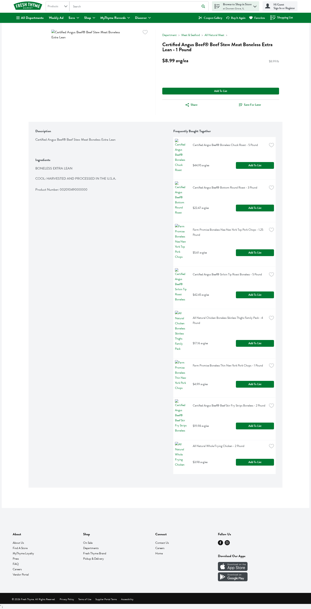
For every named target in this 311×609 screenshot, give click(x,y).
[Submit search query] (203, 6)
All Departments (32, 17)
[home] (29, 6)
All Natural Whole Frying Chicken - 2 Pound (218, 446)
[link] (210, 18)
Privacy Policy (67, 599)
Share (194, 105)
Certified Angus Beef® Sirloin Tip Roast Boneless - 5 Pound (227, 274)
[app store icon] (233, 569)
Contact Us (162, 543)
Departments (91, 548)
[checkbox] (145, 33)
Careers (17, 569)
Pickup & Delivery (93, 558)
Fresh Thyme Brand (94, 553)
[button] (255, 5)
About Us (18, 543)
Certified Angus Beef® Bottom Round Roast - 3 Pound (225, 187)
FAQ (16, 564)
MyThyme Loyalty (23, 553)
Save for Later (252, 105)
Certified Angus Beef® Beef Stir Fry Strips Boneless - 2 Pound (229, 405)
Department (169, 35)
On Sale (87, 543)
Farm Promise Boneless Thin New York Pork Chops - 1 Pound (228, 365)
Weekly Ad (56, 17)
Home (159, 553)
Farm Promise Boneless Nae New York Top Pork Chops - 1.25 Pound (228, 232)
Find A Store (20, 548)
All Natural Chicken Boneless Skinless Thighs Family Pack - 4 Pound (228, 320)
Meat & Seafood (190, 35)
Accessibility (127, 599)
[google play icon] (233, 580)
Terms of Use (84, 599)
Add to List (220, 91)
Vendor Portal (21, 574)
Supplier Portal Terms (106, 599)
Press (16, 558)
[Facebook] (220, 544)
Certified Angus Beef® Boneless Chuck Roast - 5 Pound (225, 145)
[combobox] (57, 6)
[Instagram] (227, 544)
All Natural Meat (214, 35)
